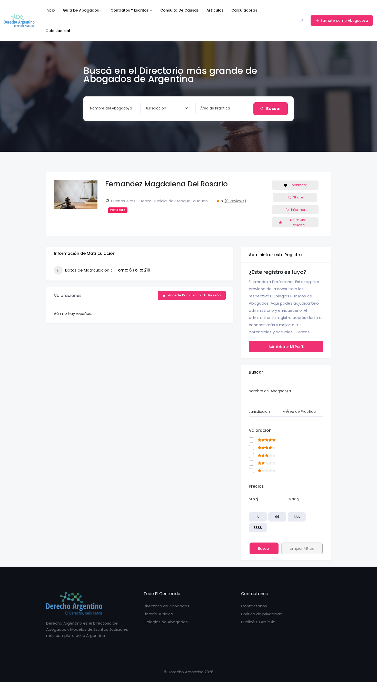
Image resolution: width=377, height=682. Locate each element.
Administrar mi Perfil (286, 346)
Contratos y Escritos (130, 10)
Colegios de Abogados (166, 622)
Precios (256, 486)
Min (252, 499)
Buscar (273, 108)
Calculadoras (244, 10)
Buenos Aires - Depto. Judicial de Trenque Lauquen (159, 201)
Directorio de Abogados (166, 606)
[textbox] (155, 108)
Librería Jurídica (158, 614)
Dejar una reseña (298, 222)
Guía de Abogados (81, 10)
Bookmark (298, 185)
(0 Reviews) (235, 201)
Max (292, 499)
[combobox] (166, 108)
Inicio (50, 10)
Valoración (260, 430)
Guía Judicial (57, 30)
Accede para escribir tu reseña (194, 295)
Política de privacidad (261, 614)
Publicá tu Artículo (258, 622)
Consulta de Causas (179, 10)
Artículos (215, 10)
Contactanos (254, 606)
